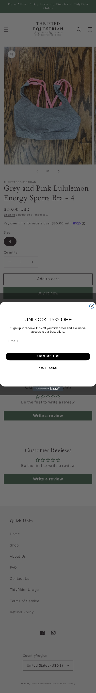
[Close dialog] (91, 306)
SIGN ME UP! (48, 356)
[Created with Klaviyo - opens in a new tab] (48, 388)
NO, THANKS (48, 368)
